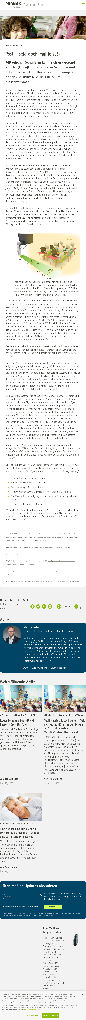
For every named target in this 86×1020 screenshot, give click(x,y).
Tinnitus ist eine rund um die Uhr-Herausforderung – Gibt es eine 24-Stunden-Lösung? (19, 833)
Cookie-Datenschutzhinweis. (31, 1010)
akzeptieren (22, 907)
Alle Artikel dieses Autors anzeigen (49, 668)
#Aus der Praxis (14, 46)
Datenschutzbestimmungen (17, 907)
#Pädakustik (37, 715)
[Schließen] (82, 994)
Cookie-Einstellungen (32, 1016)
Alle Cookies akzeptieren (50, 1016)
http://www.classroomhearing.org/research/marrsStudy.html (55, 571)
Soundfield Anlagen (48, 370)
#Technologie (7, 715)
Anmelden (53, 907)
